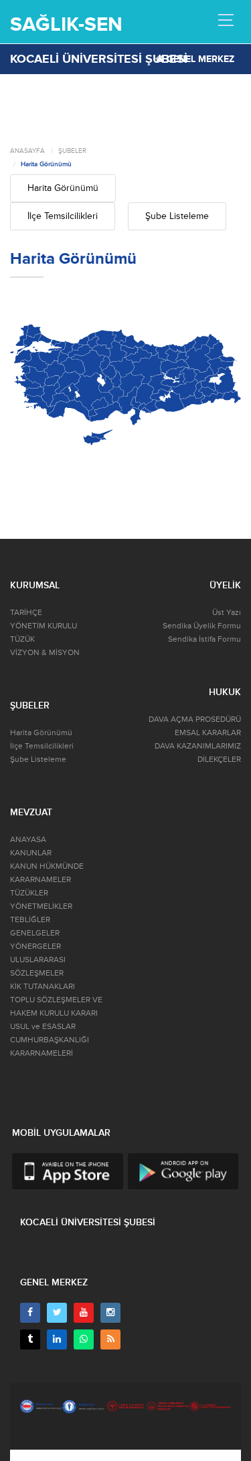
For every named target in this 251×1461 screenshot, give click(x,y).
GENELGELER (35, 933)
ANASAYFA (27, 151)
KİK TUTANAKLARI (42, 987)
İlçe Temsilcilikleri (62, 216)
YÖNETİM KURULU (43, 626)
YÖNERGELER (35, 947)
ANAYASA (28, 840)
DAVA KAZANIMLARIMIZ (198, 746)
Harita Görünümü (46, 164)
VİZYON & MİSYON (45, 653)
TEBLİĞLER (30, 920)
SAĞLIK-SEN (66, 24)
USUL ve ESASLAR (43, 1027)
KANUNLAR (31, 853)
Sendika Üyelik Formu (202, 626)
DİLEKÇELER (219, 760)
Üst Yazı (226, 613)
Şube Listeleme (177, 216)
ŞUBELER (72, 151)
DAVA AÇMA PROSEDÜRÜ (195, 719)
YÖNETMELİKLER (41, 906)
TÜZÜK (22, 639)
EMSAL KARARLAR (208, 733)
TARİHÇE (26, 613)
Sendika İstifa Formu (204, 639)
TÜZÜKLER (29, 893)
